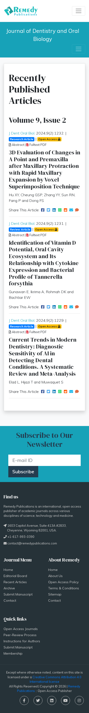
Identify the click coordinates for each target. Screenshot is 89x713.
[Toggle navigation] (78, 11)
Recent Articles (15, 582)
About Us (55, 576)
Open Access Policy (63, 582)
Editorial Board (15, 576)
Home (8, 570)
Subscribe (23, 471)
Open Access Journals (21, 629)
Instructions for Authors (22, 641)
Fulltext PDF (38, 145)
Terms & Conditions (63, 588)
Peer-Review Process (20, 635)
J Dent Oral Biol (21, 133)
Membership (13, 653)
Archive (9, 588)
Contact (10, 600)
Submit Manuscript (18, 594)
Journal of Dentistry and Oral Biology (43, 34)
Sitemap (54, 594)
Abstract (17, 145)
